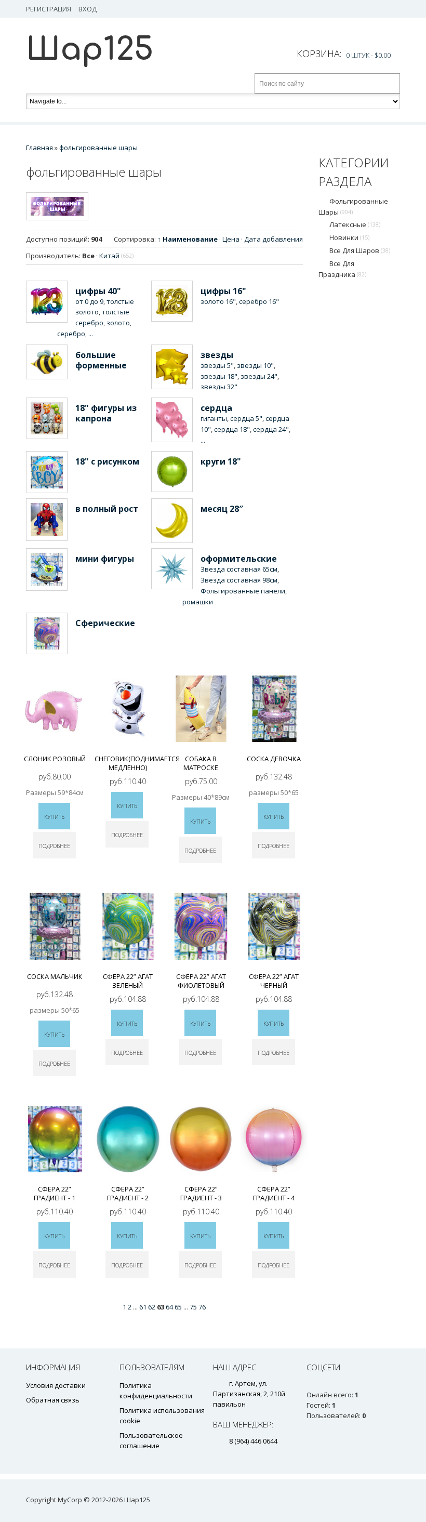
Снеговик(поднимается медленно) (137, 763)
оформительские (239, 558)
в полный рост (106, 508)
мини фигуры (104, 558)
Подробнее (54, 846)
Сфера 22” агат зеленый (128, 981)
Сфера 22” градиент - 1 (54, 1193)
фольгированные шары (353, 206)
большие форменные (101, 360)
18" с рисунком (107, 461)
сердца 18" (232, 429)
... (90, 333)
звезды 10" (255, 365)
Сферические (105, 623)
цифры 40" (98, 291)
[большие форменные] (47, 362)
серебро (71, 333)
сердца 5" (246, 418)
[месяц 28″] (172, 520)
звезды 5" (217, 365)
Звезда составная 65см (239, 569)
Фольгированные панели (243, 590)
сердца (216, 408)
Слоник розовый (55, 758)
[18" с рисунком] (47, 472)
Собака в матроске (200, 763)
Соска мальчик (55, 976)
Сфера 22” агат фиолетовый (201, 981)
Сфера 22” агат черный (274, 981)
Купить (54, 816)
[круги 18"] (172, 471)
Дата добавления (273, 239)
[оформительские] (172, 568)
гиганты (214, 418)
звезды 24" (259, 376)
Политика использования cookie (162, 1415)
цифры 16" (223, 291)
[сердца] (172, 420)
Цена (230, 239)
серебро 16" (259, 301)
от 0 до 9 (89, 301)
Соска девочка (274, 758)
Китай (116, 255)
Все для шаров (359, 250)
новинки (349, 237)
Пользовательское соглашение (151, 1440)
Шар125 (89, 49)
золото (118, 322)
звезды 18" (219, 376)
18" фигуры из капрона (106, 413)
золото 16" (218, 301)
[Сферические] (47, 633)
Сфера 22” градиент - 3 (201, 1193)
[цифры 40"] (47, 302)
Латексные (354, 224)
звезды (217, 355)
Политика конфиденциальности (155, 1390)
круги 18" (221, 461)
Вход (87, 9)
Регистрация (48, 9)
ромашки (197, 601)
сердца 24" (271, 429)
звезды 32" (219, 386)
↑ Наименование (187, 239)
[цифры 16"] (172, 301)
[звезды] (172, 367)
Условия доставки (56, 1385)
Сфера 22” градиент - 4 (274, 1193)
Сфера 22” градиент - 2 (128, 1193)
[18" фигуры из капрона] (47, 418)
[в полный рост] (47, 519)
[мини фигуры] (47, 569)
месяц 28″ (222, 508)
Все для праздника (342, 269)
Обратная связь (52, 1400)
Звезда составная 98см (239, 580)
